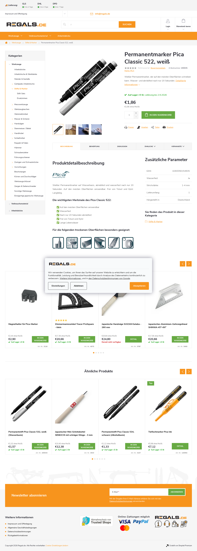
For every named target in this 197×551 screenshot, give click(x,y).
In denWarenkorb (40, 339)
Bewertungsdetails (158, 68)
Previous (182, 264)
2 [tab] (96, 352)
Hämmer (18, 147)
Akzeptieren (139, 285)
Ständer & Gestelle (22, 79)
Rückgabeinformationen (18, 535)
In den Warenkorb (161, 115)
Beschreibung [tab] (66, 146)
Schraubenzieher (21, 152)
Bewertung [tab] (94, 146)
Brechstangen (20, 171)
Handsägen (19, 123)
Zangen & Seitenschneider (25, 186)
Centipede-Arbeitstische (24, 84)
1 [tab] (93, 352)
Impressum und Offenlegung (16, 14)
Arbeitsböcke (19, 69)
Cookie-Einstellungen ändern (57, 545)
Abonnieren (177, 492)
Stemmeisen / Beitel (22, 128)
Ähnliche (149, 146)
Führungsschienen (22, 157)
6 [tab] (104, 459)
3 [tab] (98, 352)
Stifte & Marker (20, 88)
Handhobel (18, 133)
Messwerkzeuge (21, 104)
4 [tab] (101, 352)
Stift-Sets (21, 93)
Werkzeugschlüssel (22, 181)
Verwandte (176, 146)
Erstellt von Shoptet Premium (181, 545)
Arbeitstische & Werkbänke (25, 74)
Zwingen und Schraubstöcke (26, 162)
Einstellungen (58, 285)
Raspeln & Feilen (21, 143)
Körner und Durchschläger (25, 176)
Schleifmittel (19, 138)
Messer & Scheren (21, 119)
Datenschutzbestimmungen (121, 501)
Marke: (129, 71)
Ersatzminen (22, 98)
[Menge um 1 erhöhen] (136, 113)
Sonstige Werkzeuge (23, 191)
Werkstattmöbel (21, 114)
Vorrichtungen (20, 167)
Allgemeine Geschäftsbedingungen (22, 527)
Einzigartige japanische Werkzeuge (28, 196)
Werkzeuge (16, 64)
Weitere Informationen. (70, 278)
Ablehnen (78, 285)
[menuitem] (15, 36)
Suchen (127, 24)
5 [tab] (103, 352)
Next (189, 264)
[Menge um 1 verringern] (136, 117)
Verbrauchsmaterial (19, 203)
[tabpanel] (28, 309)
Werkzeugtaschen (21, 109)
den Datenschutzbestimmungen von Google (109, 278)
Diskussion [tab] (122, 146)
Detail (133, 339)
